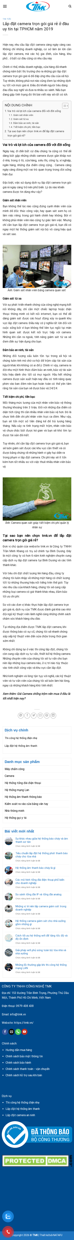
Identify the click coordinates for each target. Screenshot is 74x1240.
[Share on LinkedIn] (53, 716)
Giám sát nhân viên (23, 115)
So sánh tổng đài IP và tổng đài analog (38, 894)
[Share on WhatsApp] (21, 716)
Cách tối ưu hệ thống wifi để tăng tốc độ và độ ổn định (41, 937)
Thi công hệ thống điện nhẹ (21, 738)
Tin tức (7, 19)
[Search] (70, 6)
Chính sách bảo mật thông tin (24, 1056)
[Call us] (18, 1032)
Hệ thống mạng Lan (17, 790)
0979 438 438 (25, 1006)
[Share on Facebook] (27, 716)
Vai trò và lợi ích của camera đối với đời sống (34, 111)
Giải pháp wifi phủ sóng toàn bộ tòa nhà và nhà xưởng (40, 952)
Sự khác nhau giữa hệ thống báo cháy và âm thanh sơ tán (41, 840)
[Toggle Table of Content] (63, 106)
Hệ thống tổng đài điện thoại (23, 783)
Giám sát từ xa (21, 119)
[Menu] (5, 6)
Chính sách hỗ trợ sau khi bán (24, 1075)
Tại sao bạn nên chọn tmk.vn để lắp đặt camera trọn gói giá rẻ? (35, 133)
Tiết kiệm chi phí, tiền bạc (26, 126)
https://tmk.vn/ (24, 1022)
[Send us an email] (12, 1032)
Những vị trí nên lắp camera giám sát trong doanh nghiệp (40, 908)
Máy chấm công (14, 769)
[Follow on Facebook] (5, 1032)
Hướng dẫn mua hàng (19, 1050)
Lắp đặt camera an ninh (20, 1115)
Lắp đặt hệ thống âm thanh (21, 745)
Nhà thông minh (14, 810)
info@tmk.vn (18, 1014)
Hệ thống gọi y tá (15, 818)
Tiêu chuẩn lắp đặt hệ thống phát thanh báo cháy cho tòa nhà (41, 855)
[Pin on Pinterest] (47, 716)
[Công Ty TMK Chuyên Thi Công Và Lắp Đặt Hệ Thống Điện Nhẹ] (38, 6)
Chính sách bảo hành (18, 1062)
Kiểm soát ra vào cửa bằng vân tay (26, 804)
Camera (9, 776)
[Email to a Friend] (40, 716)
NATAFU (57, 1235)
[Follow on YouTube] (24, 1032)
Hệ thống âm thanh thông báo (23, 797)
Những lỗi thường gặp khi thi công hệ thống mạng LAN (41, 966)
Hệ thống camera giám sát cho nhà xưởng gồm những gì (40, 922)
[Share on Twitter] (34, 716)
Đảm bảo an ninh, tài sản (26, 123)
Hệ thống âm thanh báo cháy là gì (35, 868)
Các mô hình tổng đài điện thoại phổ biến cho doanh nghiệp (39, 881)
